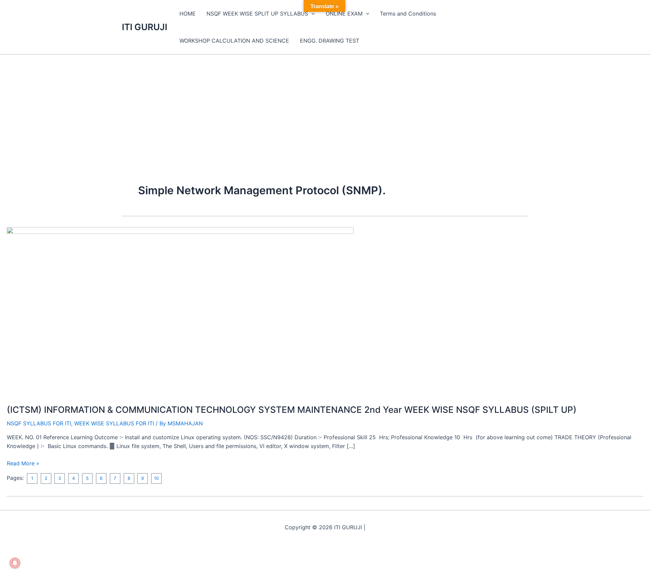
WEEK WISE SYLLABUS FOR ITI (114, 423)
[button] (311, 13)
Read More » (23, 463)
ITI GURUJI (144, 27)
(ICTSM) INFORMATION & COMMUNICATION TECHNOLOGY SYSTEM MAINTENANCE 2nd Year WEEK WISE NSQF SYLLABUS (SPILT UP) (292, 409)
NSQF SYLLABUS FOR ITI (39, 423)
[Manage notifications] (14, 563)
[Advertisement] (325, 105)
